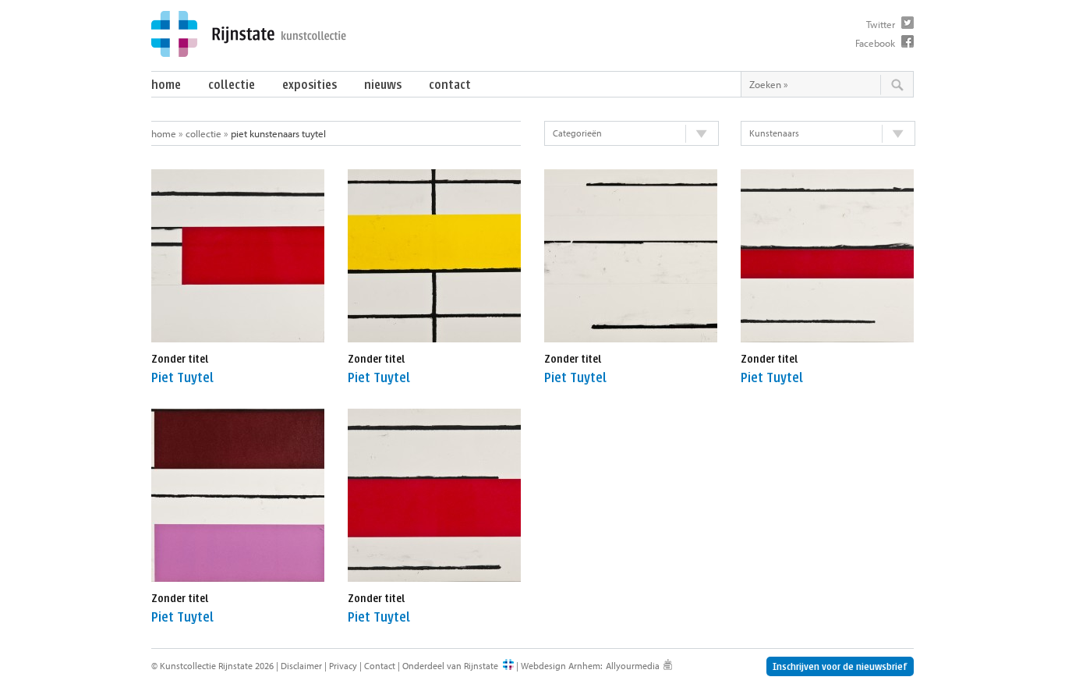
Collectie (231, 84)
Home (166, 84)
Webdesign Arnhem (560, 666)
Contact (450, 84)
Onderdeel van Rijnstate (450, 666)
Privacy (343, 666)
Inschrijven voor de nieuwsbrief (840, 666)
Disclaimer (301, 666)
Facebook (875, 43)
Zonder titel (179, 359)
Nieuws (383, 84)
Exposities (309, 84)
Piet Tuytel (182, 378)
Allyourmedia (633, 666)
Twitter (880, 24)
